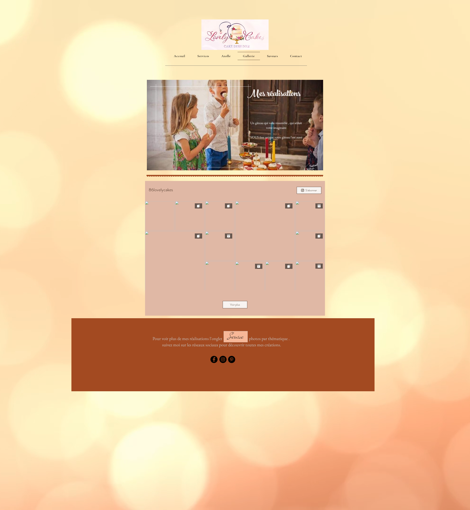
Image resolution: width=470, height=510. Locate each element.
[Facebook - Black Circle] (214, 359)
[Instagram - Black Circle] (223, 359)
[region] (235, 125)
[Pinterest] (231, 359)
